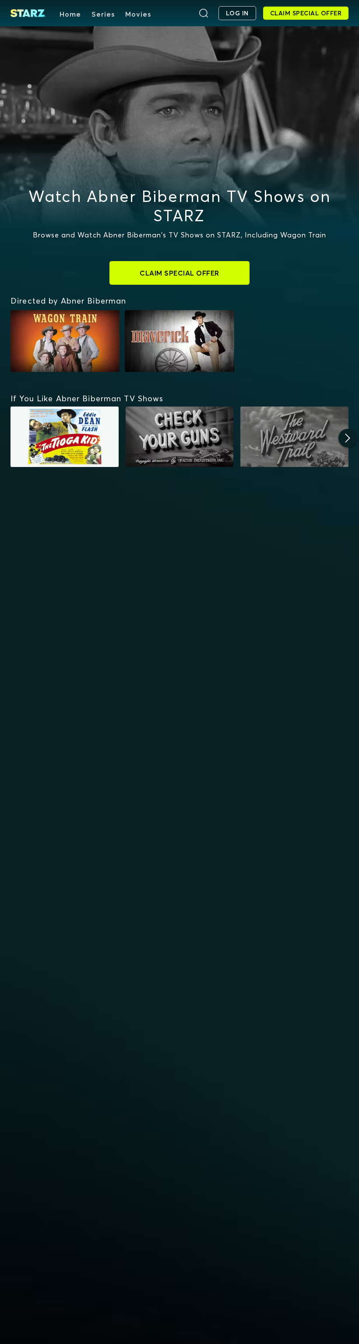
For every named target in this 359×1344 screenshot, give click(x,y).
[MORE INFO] (65, 437)
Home (70, 14)
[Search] (203, 13)
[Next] (347, 438)
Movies (138, 14)
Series (103, 14)
